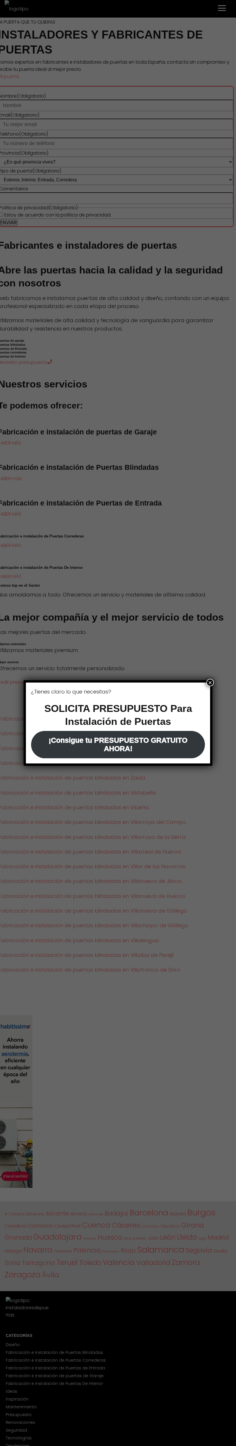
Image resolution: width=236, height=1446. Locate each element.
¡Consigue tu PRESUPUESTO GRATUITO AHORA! (118, 744)
